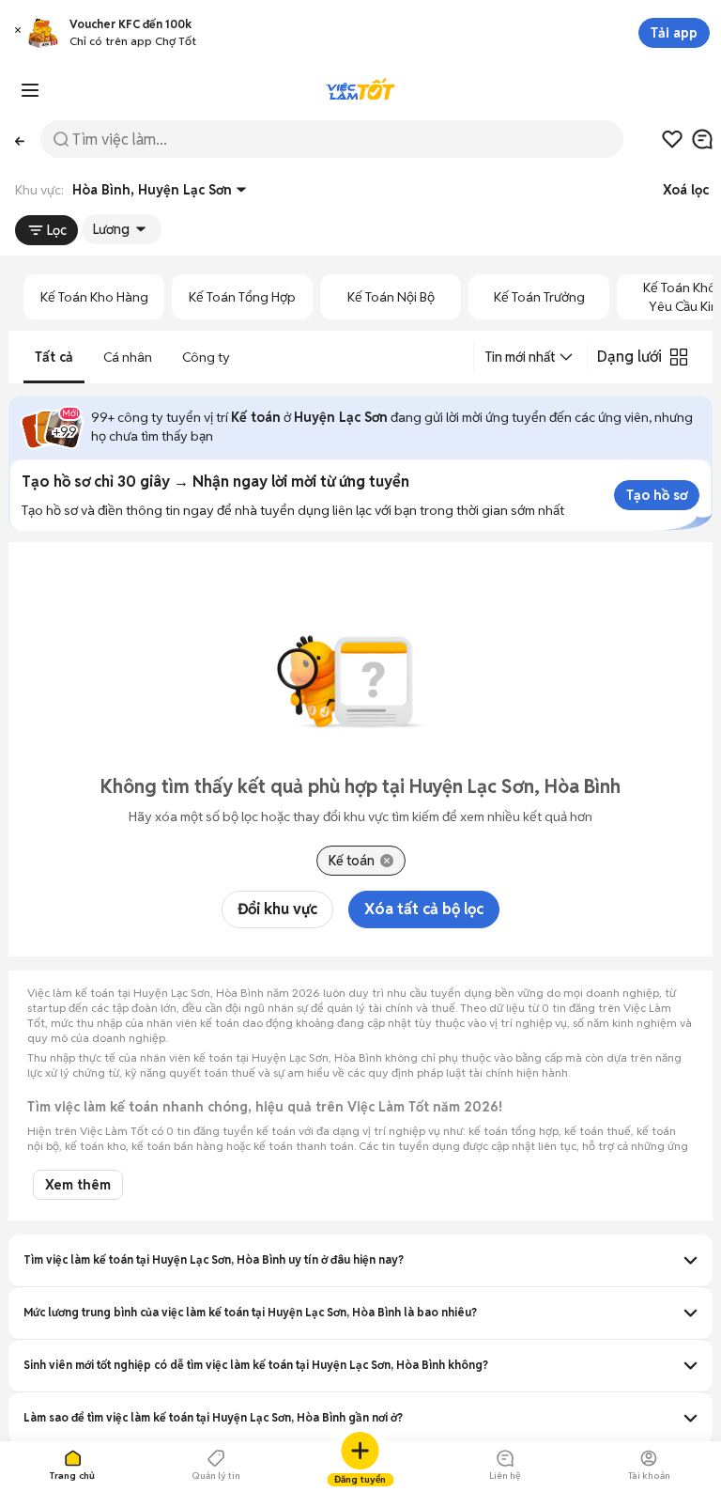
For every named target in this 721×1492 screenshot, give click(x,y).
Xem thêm (78, 1184)
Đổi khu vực (277, 909)
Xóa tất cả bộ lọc (423, 909)
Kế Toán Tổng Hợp (242, 296)
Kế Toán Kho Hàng (94, 296)
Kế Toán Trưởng (539, 296)
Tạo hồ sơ (656, 495)
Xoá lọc (686, 189)
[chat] (702, 139)
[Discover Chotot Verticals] (30, 90)
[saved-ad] (672, 139)
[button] (17, 32)
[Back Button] (20, 139)
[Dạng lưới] (678, 357)
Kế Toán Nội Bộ (391, 296)
